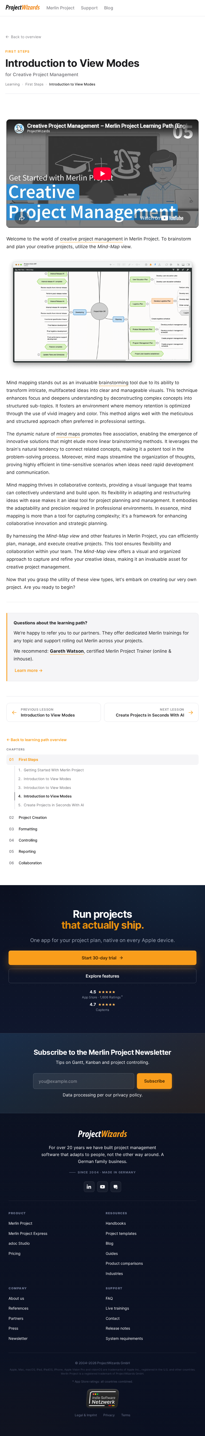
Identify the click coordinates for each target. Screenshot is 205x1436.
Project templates (121, 1233)
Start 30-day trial (99, 957)
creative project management (91, 239)
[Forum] (116, 1186)
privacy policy (127, 1095)
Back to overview (26, 36)
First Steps (34, 84)
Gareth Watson (67, 651)
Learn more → (29, 670)
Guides (112, 1253)
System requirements (124, 1338)
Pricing (15, 1253)
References (18, 1308)
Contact (113, 1318)
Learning (12, 84)
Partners (16, 1318)
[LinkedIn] (89, 1186)
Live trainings (117, 1308)
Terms (125, 1415)
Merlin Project (60, 7)
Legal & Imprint (86, 1415)
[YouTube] (102, 1186)
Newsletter (18, 1338)
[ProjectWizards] (102, 1134)
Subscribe (154, 1081)
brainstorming (113, 382)
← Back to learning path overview (36, 739)
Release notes (118, 1328)
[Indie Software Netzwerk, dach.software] (102, 1398)
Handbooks (116, 1223)
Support (89, 7)
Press (13, 1328)
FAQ (109, 1298)
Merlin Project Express (28, 1233)
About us (16, 1298)
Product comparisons (124, 1263)
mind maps (68, 434)
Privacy (109, 1415)
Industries (114, 1273)
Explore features (102, 976)
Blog (108, 7)
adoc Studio (19, 1243)
